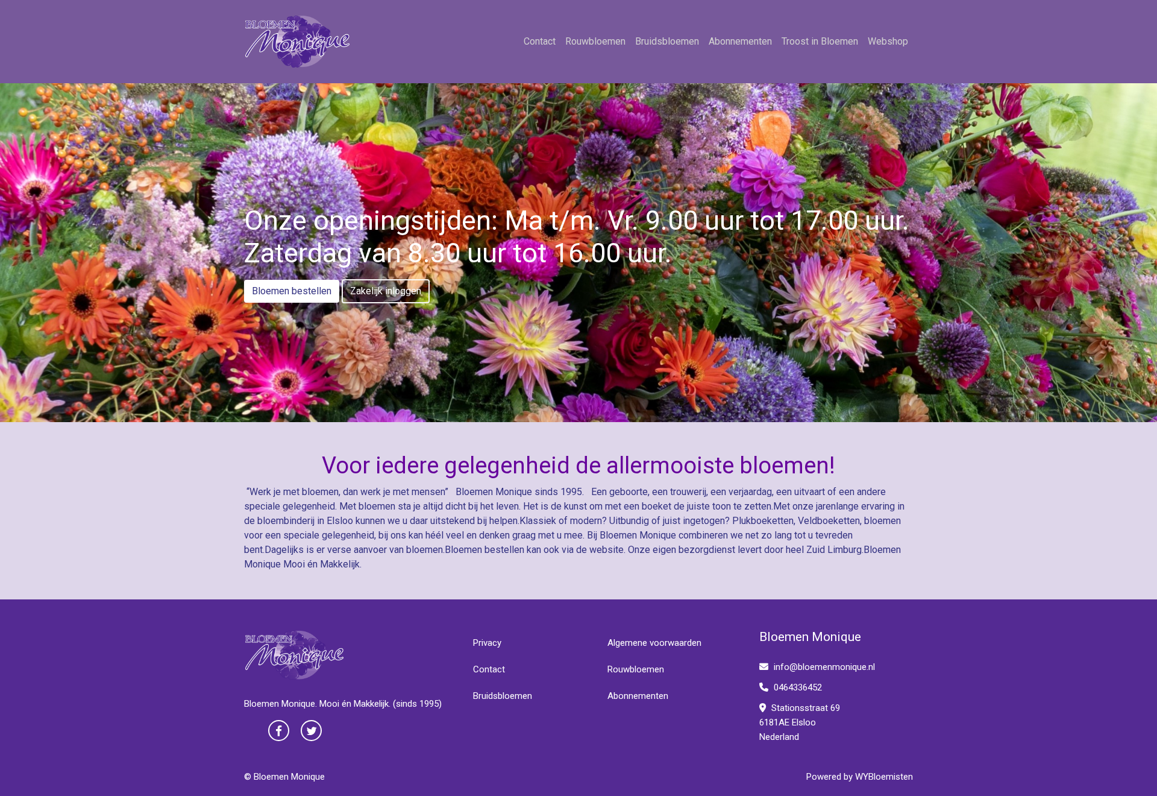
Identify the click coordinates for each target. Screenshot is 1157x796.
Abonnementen (740, 41)
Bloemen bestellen (291, 291)
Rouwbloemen (595, 41)
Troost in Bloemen (820, 41)
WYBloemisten (884, 776)
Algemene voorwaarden (654, 642)
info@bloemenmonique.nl (824, 667)
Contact (540, 41)
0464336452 (796, 687)
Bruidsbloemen (667, 41)
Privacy (487, 642)
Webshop (888, 41)
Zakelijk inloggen (385, 291)
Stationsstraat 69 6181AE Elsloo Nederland (799, 722)
